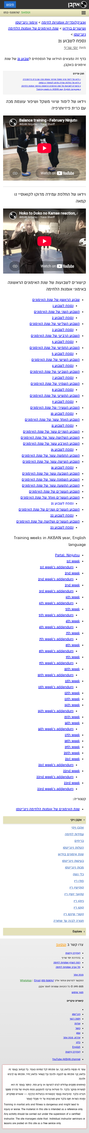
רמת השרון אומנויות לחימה (66, 962)
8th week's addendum (56, 651)
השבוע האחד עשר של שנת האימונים (52, 419)
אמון (78, 1033)
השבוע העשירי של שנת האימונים (55, 407)
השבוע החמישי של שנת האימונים (55, 347)
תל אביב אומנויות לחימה (68, 967)
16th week (72, 723)
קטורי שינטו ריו (74, 914)
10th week (72, 669)
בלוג (78, 1042)
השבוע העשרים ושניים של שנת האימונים (49, 509)
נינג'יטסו (76, 1014)
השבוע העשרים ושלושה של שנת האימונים (48, 521)
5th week (72, 609)
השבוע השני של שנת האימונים (57, 312)
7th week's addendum (56, 639)
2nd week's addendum (55, 579)
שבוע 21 (23, 59)
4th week (73, 597)
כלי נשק (78, 874)
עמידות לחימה (74, 834)
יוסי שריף (71, 47)
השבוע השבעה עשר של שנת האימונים (51, 473)
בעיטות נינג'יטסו (73, 861)
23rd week (72, 783)
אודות (77, 1023)
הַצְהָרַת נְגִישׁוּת (72, 953)
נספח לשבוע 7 (62, 377)
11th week (72, 681)
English (76, 1047)
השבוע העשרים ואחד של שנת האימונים (50, 497)
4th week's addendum (56, 603)
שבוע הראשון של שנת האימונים (56, 300)
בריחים (79, 841)
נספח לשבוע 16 (62, 467)
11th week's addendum (55, 687)
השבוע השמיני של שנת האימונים (55, 383)
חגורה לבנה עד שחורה (68, 921)
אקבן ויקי (77, 828)
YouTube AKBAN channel (66, 1059)
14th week (72, 705)
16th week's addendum (55, 729)
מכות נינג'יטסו (74, 867)
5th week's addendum (56, 615)
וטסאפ (25, 12)
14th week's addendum (55, 711)
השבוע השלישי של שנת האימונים (55, 324)
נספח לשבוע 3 (62, 330)
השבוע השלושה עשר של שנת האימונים (50, 437)
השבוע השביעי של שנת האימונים (55, 371)
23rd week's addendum (55, 789)
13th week (72, 699)
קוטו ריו (79, 907)
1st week (73, 561)
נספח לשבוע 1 (63, 306)
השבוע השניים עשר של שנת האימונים (51, 431)
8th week (73, 645)
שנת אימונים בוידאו (71, 854)
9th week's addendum (56, 663)
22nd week (71, 771)
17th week (72, 735)
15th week (72, 717)
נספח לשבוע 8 (62, 389)
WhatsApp (26, 980)
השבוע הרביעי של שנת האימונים (55, 336)
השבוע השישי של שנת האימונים (55, 359)
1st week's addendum (56, 567)
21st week (72, 759)
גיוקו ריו (79, 901)
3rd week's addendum (56, 591)
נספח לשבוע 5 (62, 353)
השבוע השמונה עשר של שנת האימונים (51, 479)
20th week (72, 753)
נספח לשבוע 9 (62, 401)
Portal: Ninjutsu (67, 555)
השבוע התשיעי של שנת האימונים (55, 395)
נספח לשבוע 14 (62, 449)
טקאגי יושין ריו (74, 894)
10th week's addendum (55, 675)
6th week (73, 621)
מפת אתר (78, 974)
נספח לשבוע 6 (62, 365)
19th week (72, 747)
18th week (72, 741)
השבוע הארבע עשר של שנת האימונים (51, 443)
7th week (73, 633)
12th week (72, 693)
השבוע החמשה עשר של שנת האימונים (51, 455)
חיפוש (10, 4)
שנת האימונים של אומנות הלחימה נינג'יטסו (48, 809)
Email (37, 980)
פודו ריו (79, 881)
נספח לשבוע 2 (62, 318)
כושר (77, 1028)
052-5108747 (12, 12)
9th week (73, 657)
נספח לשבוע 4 (62, 342)
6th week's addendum (56, 627)
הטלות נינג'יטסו (73, 848)
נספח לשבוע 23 (61, 527)
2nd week (72, 573)
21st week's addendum (55, 765)
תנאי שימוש (77, 992)
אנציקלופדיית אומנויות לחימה (63, 22)
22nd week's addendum (54, 777)
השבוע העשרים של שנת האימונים (54, 491)
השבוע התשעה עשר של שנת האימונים (51, 485)
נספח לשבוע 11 (62, 425)
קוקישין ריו (77, 887)
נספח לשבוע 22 (61, 515)
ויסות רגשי (75, 1018)
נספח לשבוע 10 (62, 413)
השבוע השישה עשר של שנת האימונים (51, 461)
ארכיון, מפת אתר (71, 1037)
